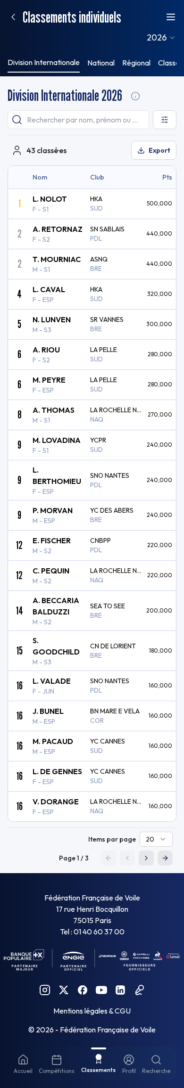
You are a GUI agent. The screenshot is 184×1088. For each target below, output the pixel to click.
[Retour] (13, 17)
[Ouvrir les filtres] (164, 119)
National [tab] (101, 62)
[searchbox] (78, 119)
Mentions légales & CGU (92, 1010)
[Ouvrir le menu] (170, 17)
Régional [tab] (136, 62)
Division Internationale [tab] (44, 62)
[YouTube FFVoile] (101, 990)
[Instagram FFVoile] (44, 990)
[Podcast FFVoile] (139, 990)
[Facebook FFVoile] (82, 990)
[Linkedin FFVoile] (120, 990)
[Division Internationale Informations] (135, 96)
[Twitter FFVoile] (63, 990)
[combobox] (161, 37)
